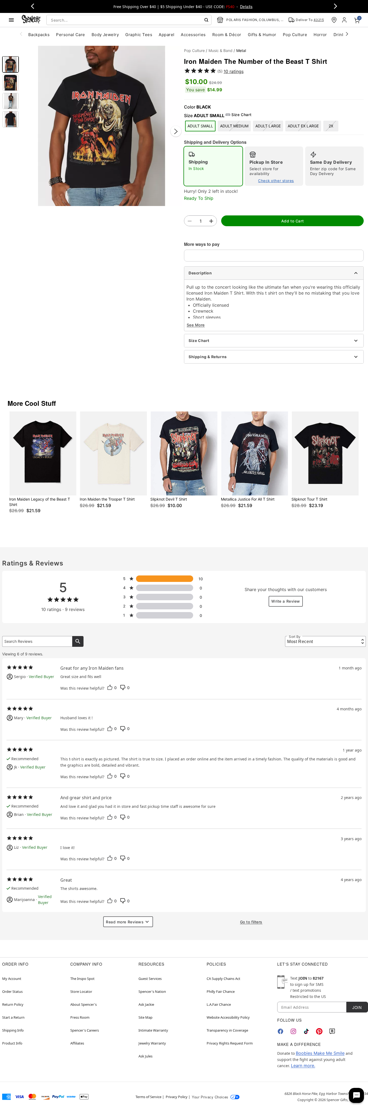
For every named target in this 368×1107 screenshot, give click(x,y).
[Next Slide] (176, 131)
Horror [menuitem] (320, 34)
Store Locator (81, 991)
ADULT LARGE (268, 126)
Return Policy (12, 1004)
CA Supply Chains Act (223, 978)
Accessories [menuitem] (193, 34)
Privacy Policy (177, 1096)
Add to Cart (292, 221)
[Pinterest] (319, 1031)
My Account (11, 978)
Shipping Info (13, 1030)
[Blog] (332, 1031)
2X (331, 126)
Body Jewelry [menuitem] (105, 34)
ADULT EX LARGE (303, 126)
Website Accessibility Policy (228, 1017)
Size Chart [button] (241, 114)
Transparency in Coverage (227, 1030)
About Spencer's (83, 1004)
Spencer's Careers (84, 1030)
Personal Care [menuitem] (70, 34)
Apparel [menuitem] (166, 34)
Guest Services (150, 978)
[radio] (213, 166)
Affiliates (77, 1043)
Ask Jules (145, 1056)
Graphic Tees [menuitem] (138, 34)
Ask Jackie (146, 1004)
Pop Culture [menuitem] (295, 34)
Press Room (79, 1017)
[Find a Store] (334, 20)
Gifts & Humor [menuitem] (262, 34)
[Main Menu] (11, 20)
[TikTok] (306, 1031)
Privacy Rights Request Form (230, 1043)
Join (357, 1007)
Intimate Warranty (153, 1030)
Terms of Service (148, 1096)
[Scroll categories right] (347, 33)
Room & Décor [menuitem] (226, 34)
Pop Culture (194, 50)
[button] (101, 126)
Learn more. (303, 1065)
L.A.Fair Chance (219, 1004)
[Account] (345, 20)
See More (196, 325)
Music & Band (220, 50)
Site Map (145, 1017)
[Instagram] (293, 1031)
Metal (241, 50)
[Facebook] (280, 1031)
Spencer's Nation (152, 991)
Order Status (12, 991)
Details (246, 6)
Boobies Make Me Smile (320, 1053)
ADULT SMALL (200, 126)
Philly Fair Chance (221, 991)
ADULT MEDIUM (234, 126)
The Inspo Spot (82, 978)
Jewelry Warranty (152, 1043)
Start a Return (13, 1017)
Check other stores (276, 181)
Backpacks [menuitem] (39, 34)
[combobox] (129, 20)
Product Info (12, 1043)
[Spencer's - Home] (31, 20)
